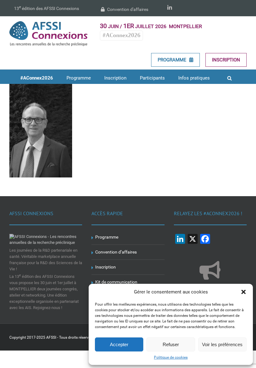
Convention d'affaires (127, 9)
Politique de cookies (171, 357)
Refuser (171, 344)
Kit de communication (116, 281)
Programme (173, 60)
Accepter (119, 344)
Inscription (226, 60)
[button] (243, 292)
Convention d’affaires (116, 251)
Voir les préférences (222, 344)
